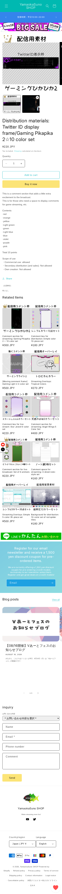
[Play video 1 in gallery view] (31, 104)
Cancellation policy (16, 880)
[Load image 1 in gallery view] (12, 104)
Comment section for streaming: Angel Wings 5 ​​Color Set (44, 426)
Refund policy (19, 871)
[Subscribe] (51, 583)
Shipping (18, 151)
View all (56, 599)
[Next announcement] (56, 17)
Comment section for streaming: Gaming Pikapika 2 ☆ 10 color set (16, 338)
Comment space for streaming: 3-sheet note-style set (43, 472)
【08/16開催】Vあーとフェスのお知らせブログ (31, 648)
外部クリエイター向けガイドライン (42, 880)
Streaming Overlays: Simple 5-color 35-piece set (16, 515)
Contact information (33, 875)
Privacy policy (34, 871)
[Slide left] (24, 693)
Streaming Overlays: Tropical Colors (41, 382)
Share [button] (9, 278)
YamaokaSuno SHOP (29, 867)
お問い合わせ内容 (8, 714)
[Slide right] (37, 693)
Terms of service (51, 871)
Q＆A (32, 885)
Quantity (6, 156)
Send (12, 777)
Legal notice (50, 875)
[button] (6, 6)
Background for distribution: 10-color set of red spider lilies (45, 517)
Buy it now (31, 184)
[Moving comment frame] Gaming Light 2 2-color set (15, 382)
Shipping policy (15, 875)
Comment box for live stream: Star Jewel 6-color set (15, 426)
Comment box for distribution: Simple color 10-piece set (43, 338)
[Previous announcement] (5, 17)
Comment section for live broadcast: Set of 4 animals (15, 470)
